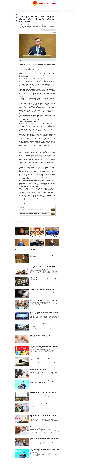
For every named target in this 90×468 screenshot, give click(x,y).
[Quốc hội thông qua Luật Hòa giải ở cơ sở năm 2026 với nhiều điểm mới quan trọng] (22, 242)
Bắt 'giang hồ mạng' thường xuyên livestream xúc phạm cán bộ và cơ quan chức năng (44, 404)
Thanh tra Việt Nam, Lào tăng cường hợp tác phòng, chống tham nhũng (37, 236)
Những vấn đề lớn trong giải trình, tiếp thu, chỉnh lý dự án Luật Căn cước (33, 213)
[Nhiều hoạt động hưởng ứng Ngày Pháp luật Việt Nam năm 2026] (22, 419)
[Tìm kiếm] (74, 8)
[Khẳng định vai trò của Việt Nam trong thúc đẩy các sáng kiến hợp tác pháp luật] (22, 316)
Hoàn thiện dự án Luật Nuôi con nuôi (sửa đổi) (41, 335)
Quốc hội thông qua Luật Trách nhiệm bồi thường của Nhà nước (44, 255)
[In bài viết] (16, 25)
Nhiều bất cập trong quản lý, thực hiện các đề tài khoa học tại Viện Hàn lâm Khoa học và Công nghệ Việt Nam (44, 324)
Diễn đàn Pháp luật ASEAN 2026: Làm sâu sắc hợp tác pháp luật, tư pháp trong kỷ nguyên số (43, 381)
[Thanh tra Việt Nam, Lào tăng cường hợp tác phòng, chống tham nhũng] (37, 231)
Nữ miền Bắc (53, 29)
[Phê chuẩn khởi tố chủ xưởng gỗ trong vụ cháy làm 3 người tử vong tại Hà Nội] (22, 281)
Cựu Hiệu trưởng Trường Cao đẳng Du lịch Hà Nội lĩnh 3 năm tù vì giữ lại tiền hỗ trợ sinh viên (37, 248)
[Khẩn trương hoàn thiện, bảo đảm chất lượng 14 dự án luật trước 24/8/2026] (22, 270)
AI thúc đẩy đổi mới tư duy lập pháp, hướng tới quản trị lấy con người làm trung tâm (44, 450)
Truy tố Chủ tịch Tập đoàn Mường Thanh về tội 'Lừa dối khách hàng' (44, 439)
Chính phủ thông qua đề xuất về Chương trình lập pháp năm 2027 (44, 359)
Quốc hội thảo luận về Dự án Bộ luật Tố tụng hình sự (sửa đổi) (52, 248)
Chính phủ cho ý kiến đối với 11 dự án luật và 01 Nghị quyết (43, 300)
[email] (58, 11)
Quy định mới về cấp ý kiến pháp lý (38, 369)
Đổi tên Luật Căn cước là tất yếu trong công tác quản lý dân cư (31, 209)
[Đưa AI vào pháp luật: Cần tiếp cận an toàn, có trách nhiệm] (22, 396)
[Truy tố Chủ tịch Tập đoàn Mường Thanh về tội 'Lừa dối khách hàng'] (22, 442)
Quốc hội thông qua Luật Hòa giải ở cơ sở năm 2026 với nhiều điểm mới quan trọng (22, 248)
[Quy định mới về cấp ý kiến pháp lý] (22, 373)
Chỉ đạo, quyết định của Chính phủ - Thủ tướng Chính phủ (38, 269)
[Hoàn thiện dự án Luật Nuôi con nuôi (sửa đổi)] (22, 339)
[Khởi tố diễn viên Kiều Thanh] (22, 231)
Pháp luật (31, 280)
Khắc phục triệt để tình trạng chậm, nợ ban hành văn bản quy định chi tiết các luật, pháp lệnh (44, 427)
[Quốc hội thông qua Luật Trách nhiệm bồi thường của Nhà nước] (22, 258)
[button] (38, 11)
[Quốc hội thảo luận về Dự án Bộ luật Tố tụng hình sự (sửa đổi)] (52, 242)
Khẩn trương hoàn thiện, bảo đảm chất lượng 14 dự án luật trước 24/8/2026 (43, 267)
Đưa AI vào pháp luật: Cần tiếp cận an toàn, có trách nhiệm (43, 392)
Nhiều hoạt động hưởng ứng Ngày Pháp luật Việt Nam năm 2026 (43, 416)
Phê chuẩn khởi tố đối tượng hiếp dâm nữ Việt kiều (42, 289)
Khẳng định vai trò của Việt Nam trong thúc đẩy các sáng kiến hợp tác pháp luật (44, 313)
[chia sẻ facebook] (16, 15)
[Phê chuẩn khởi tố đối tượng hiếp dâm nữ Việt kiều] (22, 293)
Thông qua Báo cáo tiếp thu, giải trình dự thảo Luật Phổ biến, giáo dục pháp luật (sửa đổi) (44, 347)
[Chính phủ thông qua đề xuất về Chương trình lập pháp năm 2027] (22, 361)
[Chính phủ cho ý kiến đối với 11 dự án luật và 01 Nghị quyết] (22, 304)
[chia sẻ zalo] (16, 17)
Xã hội (31, 256)
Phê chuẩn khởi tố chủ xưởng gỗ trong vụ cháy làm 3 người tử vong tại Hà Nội (44, 278)
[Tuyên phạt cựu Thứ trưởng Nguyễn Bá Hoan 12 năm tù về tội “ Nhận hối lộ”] (52, 231)
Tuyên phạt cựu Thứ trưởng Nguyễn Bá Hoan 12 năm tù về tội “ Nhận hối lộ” (52, 236)
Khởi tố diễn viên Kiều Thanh (20, 235)
